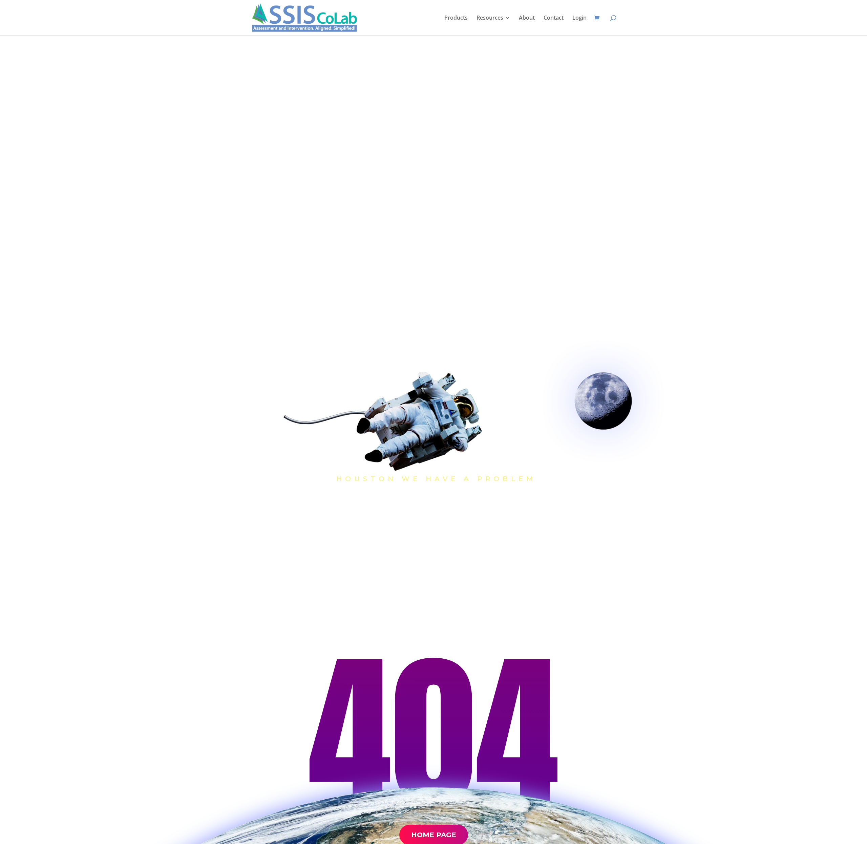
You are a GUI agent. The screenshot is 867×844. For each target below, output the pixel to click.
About (527, 18)
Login (579, 18)
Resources (490, 18)
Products (456, 18)
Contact (554, 18)
